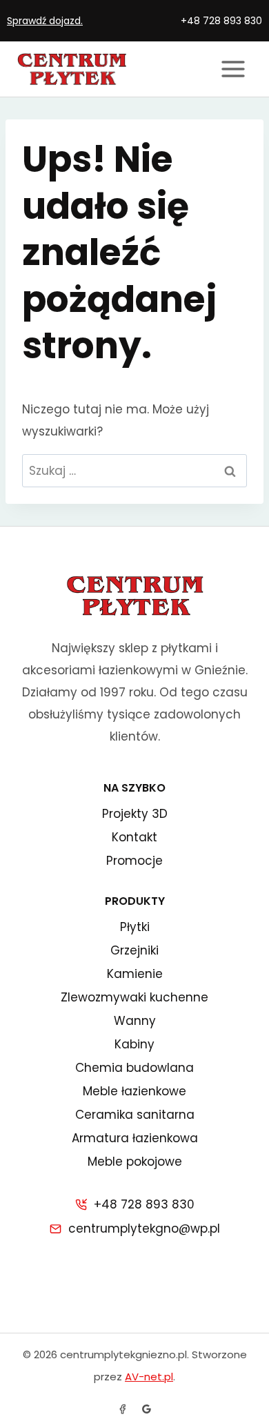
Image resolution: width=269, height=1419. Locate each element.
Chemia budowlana (134, 1067)
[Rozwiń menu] (232, 68)
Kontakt (134, 837)
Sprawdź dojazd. (45, 21)
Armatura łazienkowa (135, 1138)
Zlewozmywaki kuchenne (134, 997)
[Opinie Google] (146, 1408)
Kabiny (134, 1044)
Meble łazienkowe (134, 1091)
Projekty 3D (135, 813)
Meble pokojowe (135, 1161)
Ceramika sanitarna (135, 1114)
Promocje (134, 860)
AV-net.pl (149, 1376)
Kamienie (135, 974)
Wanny (135, 1020)
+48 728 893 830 (221, 21)
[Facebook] (122, 1408)
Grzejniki (134, 950)
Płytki (135, 927)
